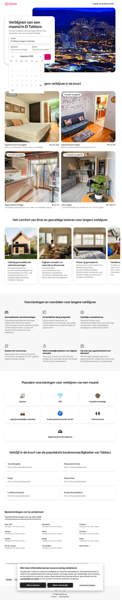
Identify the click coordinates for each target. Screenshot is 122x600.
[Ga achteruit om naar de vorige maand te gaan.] (13, 56)
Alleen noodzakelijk (60, 585)
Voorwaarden (64, 597)
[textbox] (19, 49)
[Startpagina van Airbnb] (11, 4)
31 (12, 90)
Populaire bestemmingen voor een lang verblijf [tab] (23, 517)
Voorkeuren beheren (87, 585)
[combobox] (30, 41)
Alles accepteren (33, 585)
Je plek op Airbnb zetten (103, 4)
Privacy (54, 597)
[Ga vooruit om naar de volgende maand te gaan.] (40, 56)
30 (41, 85)
